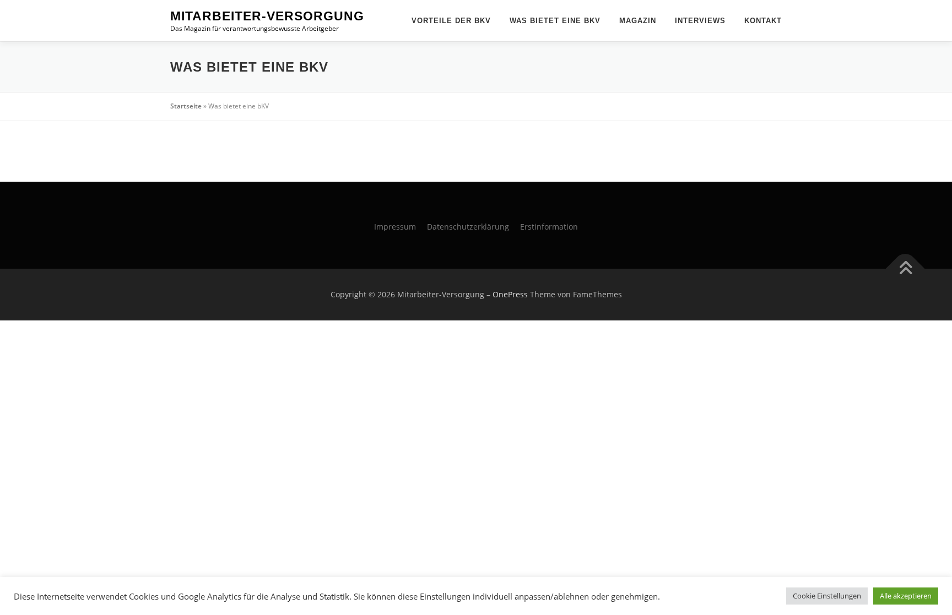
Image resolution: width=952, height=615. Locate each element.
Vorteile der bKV (451, 21)
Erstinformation (549, 226)
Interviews (700, 21)
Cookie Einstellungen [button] (827, 596)
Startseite (186, 106)
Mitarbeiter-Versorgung (267, 16)
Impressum (395, 226)
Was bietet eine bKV (555, 21)
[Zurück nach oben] (905, 269)
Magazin (637, 21)
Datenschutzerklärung (468, 226)
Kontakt (763, 21)
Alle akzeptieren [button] (906, 596)
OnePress (510, 294)
